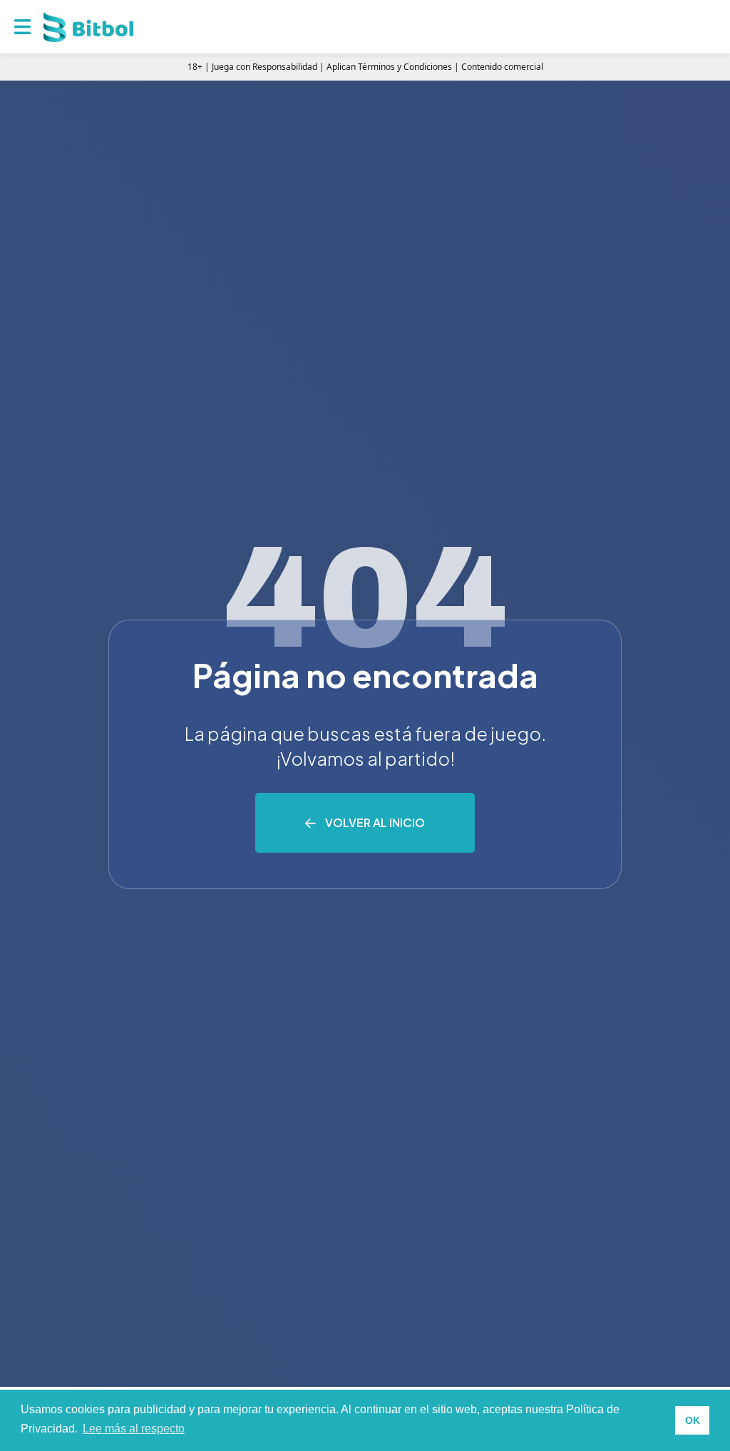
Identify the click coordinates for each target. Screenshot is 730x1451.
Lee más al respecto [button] (134, 1428)
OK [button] (692, 1420)
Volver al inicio (375, 822)
